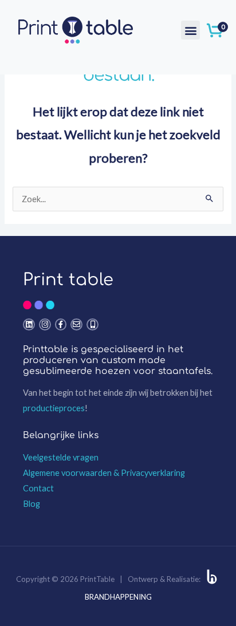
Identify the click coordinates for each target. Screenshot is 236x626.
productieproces (54, 408)
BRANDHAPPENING (118, 596)
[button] (190, 30)
